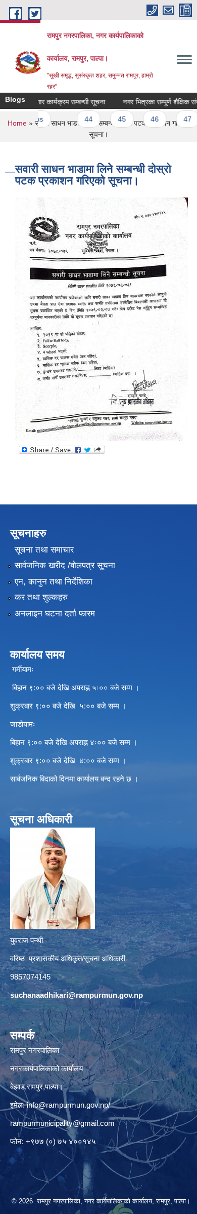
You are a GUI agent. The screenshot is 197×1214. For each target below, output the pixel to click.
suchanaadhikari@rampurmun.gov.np (76, 995)
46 (141, 119)
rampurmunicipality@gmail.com (62, 1123)
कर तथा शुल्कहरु (41, 597)
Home (17, 123)
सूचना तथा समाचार (44, 550)
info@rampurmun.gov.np (67, 1105)
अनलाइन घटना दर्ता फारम (55, 613)
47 (175, 119)
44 (76, 119)
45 (109, 119)
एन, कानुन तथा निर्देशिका (53, 581)
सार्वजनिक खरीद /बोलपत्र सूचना (65, 565)
